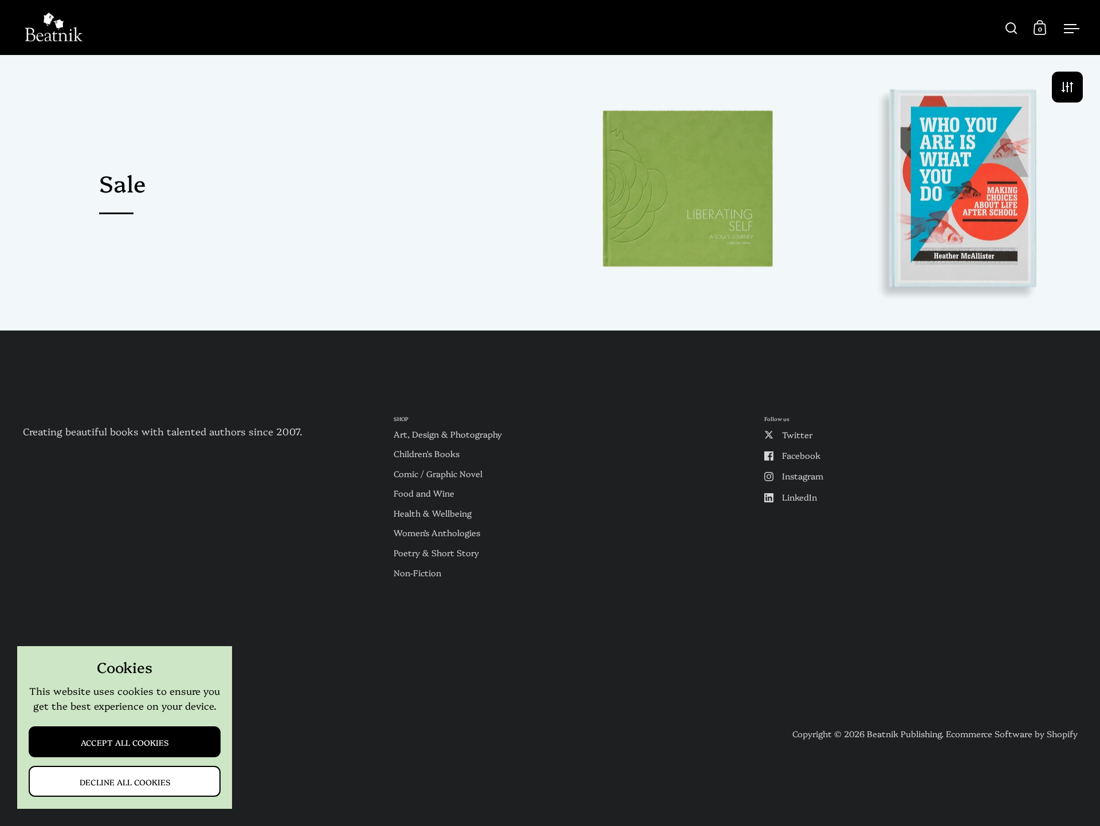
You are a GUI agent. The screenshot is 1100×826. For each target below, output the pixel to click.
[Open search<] (1011, 28)
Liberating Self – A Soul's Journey (688, 192)
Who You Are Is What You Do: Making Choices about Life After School (963, 192)
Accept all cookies (124, 742)
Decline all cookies (125, 781)
